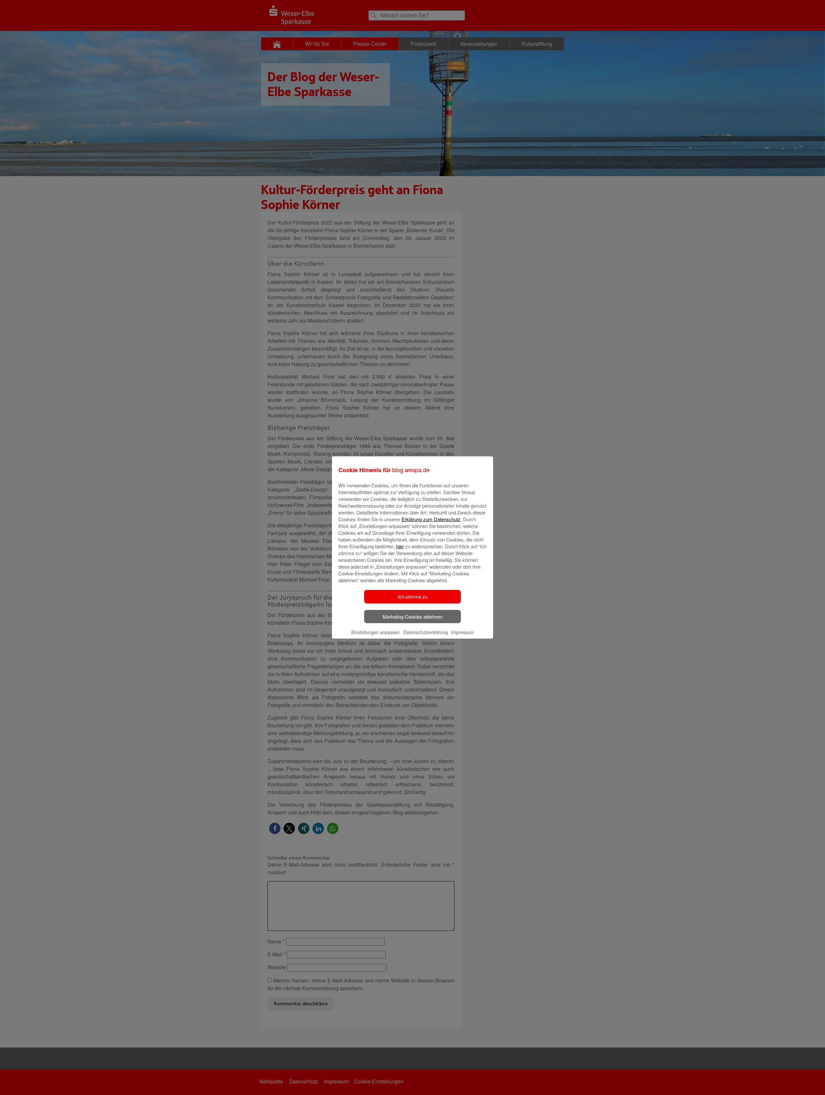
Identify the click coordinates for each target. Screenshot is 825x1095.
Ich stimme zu (413, 596)
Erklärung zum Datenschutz (431, 519)
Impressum (462, 632)
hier (400, 546)
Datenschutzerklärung (425, 632)
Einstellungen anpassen (375, 632)
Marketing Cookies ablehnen (412, 616)
